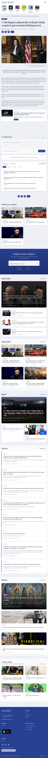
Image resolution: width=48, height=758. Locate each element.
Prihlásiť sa (41, 150)
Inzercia (3, 725)
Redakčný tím (28, 715)
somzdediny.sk (21, 663)
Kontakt (3, 740)
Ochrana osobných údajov (30, 725)
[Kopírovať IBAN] (37, 263)
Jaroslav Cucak (33, 440)
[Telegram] (9, 32)
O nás (26, 713)
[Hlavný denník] (8, 2)
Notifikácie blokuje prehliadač (8, 750)
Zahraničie (8, 16)
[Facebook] (3, 32)
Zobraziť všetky (42, 663)
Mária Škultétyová (13, 570)
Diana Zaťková (11, 364)
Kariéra (26, 717)
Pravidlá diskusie (28, 729)
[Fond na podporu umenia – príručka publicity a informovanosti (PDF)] (7, 731)
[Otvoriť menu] (45, 2)
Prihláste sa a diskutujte (40, 136)
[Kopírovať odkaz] (12, 32)
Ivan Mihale (11, 386)
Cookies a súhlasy (28, 727)
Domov (3, 16)
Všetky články (42, 278)
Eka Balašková (14, 305)
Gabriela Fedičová (13, 420)
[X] (5, 32)
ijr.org (19, 79)
